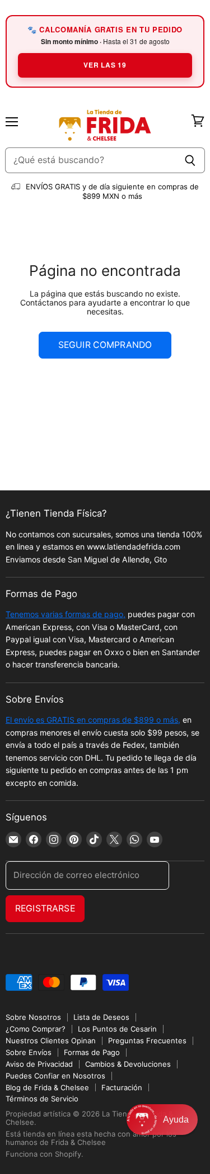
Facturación (121, 1087)
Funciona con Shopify (43, 1153)
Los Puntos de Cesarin (117, 1028)
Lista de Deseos (101, 1017)
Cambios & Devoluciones (128, 1064)
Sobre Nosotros (33, 1017)
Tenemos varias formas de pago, (65, 614)
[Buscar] (190, 160)
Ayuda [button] (176, 1119)
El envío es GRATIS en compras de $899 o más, (93, 719)
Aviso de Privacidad (39, 1064)
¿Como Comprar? (36, 1028)
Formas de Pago (92, 1052)
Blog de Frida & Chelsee (47, 1087)
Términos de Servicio (42, 1098)
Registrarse (45, 908)
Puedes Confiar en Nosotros (55, 1075)
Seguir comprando (105, 345)
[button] (162, 1119)
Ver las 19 (104, 65)
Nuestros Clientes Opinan (51, 1040)
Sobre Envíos (29, 1052)
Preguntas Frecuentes (147, 1040)
